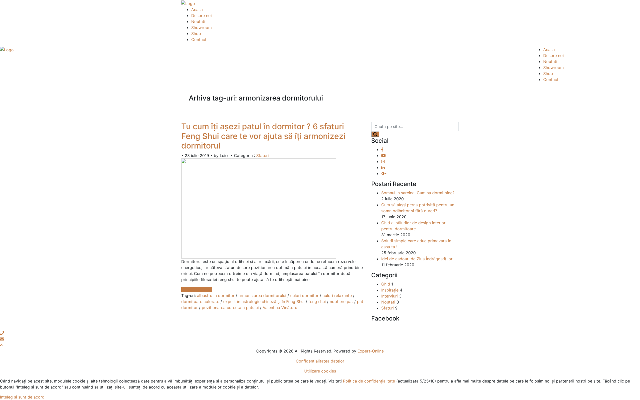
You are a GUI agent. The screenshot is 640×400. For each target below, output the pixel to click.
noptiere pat (341, 301)
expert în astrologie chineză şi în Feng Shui (263, 301)
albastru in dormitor (215, 295)
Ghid (385, 284)
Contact (198, 39)
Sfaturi (262, 155)
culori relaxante (337, 295)
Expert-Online (371, 351)
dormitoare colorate (200, 301)
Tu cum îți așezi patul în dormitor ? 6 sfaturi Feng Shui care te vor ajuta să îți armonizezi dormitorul (263, 136)
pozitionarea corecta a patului (230, 307)
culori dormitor (304, 295)
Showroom (201, 27)
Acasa (197, 9)
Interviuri (389, 296)
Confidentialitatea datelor (320, 361)
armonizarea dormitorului (262, 295)
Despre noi (201, 15)
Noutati (198, 21)
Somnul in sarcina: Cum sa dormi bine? (417, 192)
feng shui (317, 301)
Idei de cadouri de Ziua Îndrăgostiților (416, 258)
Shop (196, 33)
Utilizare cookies (320, 371)
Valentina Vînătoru (280, 307)
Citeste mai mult (196, 289)
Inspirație (389, 290)
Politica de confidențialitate (369, 381)
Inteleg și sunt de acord (22, 397)
